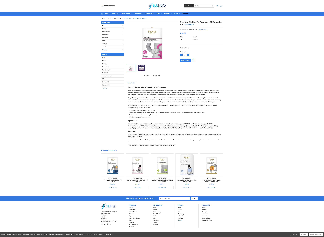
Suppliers (131, 216)
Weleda (104, 64)
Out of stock (112, 187)
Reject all (304, 234)
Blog (130, 220)
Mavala (104, 61)
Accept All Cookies (315, 234)
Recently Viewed (206, 218)
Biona (103, 57)
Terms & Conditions (134, 218)
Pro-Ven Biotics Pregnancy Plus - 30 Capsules (187, 181)
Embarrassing (125, 13)
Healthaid (105, 73)
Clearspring (105, 67)
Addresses (205, 214)
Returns (131, 214)
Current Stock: (185, 47)
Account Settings (207, 220)
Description (131, 83)
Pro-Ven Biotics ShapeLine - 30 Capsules (112, 181)
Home (158, 13)
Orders (203, 207)
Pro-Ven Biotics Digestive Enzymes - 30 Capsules (162, 181)
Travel (176, 13)
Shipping (131, 222)
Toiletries (167, 13)
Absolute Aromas (107, 76)
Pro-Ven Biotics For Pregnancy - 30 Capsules (137, 181)
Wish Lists (204, 216)
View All (104, 88)
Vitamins (185, 13)
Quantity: (183, 51)
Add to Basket (212, 187)
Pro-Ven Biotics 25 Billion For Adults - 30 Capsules (212, 181)
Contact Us (132, 209)
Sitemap (131, 226)
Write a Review (203, 29)
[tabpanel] (112, 171)
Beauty (114, 13)
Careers (131, 207)
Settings (294, 234)
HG (103, 79)
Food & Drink (138, 13)
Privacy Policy (133, 212)
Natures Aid (105, 82)
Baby (107, 13)
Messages (204, 212)
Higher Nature (106, 85)
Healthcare (149, 13)
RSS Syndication (133, 224)
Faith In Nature (106, 70)
